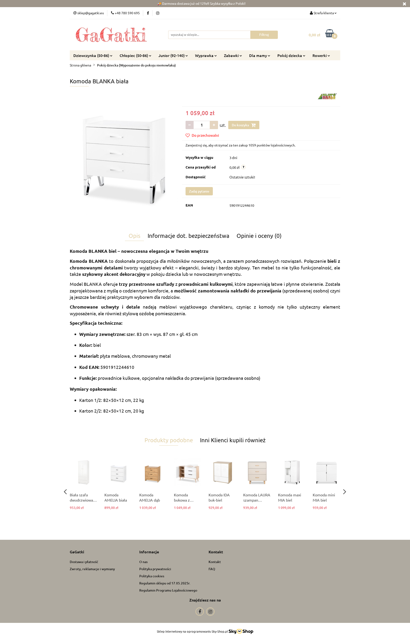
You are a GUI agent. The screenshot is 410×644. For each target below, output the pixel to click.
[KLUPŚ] (327, 96)
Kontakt (215, 561)
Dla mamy (258, 55)
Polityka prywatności (155, 569)
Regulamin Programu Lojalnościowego (168, 590)
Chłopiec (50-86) (134, 55)
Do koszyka (241, 125)
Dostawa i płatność (84, 561)
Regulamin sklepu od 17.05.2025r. (165, 583)
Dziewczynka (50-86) (91, 55)
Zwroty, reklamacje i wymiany (92, 569)
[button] (77, 552)
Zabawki (232, 55)
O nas (143, 561)
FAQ (212, 569)
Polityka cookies (151, 576)
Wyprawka (204, 55)
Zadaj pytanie (199, 191)
